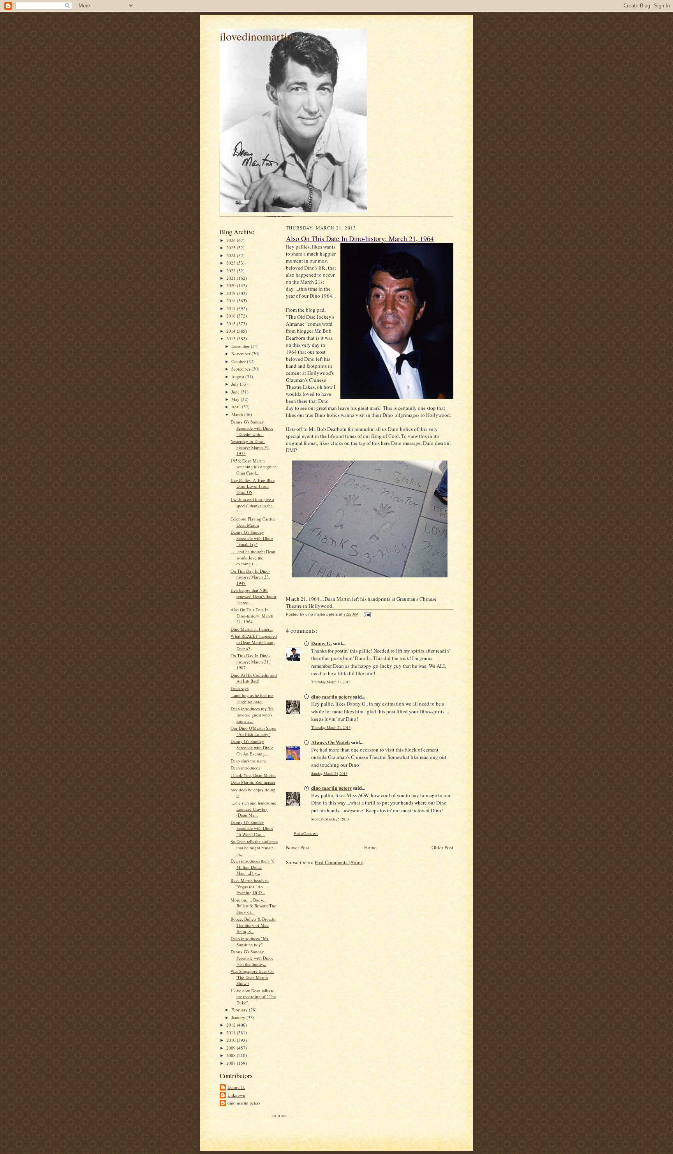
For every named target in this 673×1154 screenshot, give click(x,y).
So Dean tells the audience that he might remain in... (254, 847)
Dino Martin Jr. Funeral (252, 629)
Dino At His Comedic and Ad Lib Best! (254, 678)
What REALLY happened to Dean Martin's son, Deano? (254, 642)
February (240, 1010)
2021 (231, 278)
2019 (231, 293)
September (241, 369)
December (241, 346)
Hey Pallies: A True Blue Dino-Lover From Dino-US (253, 486)
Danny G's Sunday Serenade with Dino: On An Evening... (252, 747)
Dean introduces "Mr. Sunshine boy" (250, 941)
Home (370, 847)
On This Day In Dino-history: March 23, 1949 (250, 577)
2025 (231, 248)
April (236, 406)
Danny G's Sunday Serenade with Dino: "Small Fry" (252, 538)
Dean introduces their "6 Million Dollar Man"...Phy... (253, 867)
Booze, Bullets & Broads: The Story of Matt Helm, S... (253, 925)
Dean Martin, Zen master (253, 782)
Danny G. (236, 1087)
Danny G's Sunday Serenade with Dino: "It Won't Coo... (252, 828)
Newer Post (297, 847)
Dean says (239, 688)
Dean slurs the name (249, 761)
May (236, 399)
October (239, 361)
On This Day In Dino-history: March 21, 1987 (250, 662)
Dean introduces (245, 768)
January (239, 1017)
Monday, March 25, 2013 (330, 819)
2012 (231, 1025)
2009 (231, 1048)
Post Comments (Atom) (339, 862)
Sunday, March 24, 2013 (329, 773)
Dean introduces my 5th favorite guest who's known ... (252, 714)
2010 (231, 1040)
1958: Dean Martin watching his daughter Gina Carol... (253, 467)
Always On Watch (330, 742)
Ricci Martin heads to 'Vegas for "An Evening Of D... (250, 886)
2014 (231, 331)
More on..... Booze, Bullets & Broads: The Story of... (253, 906)
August (238, 376)
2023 (231, 263)
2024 (231, 255)
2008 (231, 1055)
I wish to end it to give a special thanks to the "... (252, 505)
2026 (231, 240)
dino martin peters (243, 1103)
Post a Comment (306, 833)
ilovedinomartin (256, 36)
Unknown (236, 1095)
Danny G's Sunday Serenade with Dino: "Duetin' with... (252, 428)
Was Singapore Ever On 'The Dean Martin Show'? (252, 977)
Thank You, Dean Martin (253, 775)
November (241, 353)
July (235, 384)
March (237, 414)
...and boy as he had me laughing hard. (252, 698)
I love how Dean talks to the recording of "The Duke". (253, 997)
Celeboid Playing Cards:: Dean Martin (253, 522)
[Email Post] (367, 614)
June (236, 392)
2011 (231, 1033)
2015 (231, 323)
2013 (231, 338)
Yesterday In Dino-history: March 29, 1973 (250, 447)
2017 (231, 308)
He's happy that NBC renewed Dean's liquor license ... (254, 596)
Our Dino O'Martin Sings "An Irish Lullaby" (253, 731)
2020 (231, 285)
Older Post (442, 847)
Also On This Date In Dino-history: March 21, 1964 (252, 616)
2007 (231, 1063)
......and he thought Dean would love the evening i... (253, 557)
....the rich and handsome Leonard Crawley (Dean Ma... (253, 809)
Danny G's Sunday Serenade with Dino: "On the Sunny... (252, 958)
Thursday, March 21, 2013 (331, 682)
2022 (231, 271)
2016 (231, 316)
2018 (231, 300)
